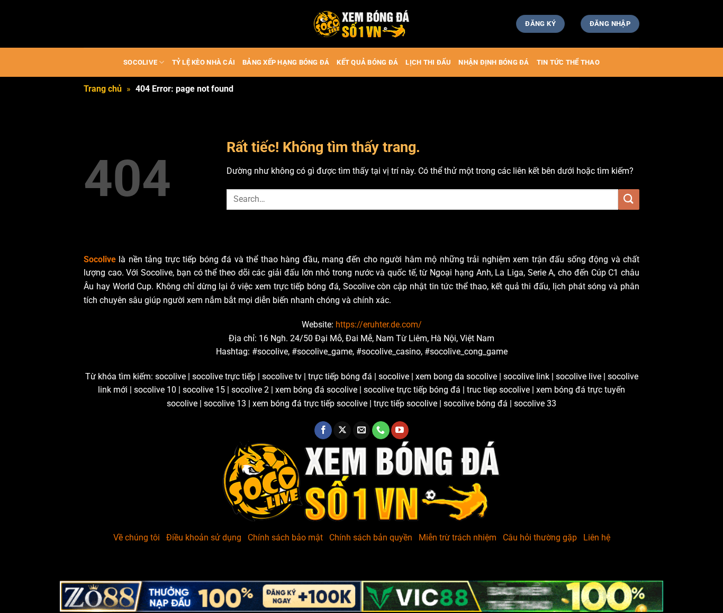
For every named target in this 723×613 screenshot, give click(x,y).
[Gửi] (628, 199)
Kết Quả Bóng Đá (367, 62)
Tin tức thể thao (568, 62)
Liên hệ (596, 537)
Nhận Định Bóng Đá (493, 62)
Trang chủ (103, 89)
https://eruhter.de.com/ (379, 324)
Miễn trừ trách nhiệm (457, 537)
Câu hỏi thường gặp (540, 537)
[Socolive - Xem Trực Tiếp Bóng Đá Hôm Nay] (361, 24)
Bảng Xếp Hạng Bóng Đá (285, 62)
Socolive (140, 62)
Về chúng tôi (136, 537)
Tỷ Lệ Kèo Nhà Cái (203, 62)
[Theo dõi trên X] (342, 430)
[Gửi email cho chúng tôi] (361, 430)
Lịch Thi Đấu (428, 62)
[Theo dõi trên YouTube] (400, 430)
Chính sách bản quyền (370, 537)
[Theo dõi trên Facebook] (323, 430)
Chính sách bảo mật (285, 537)
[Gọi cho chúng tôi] (381, 430)
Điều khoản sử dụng (203, 537)
